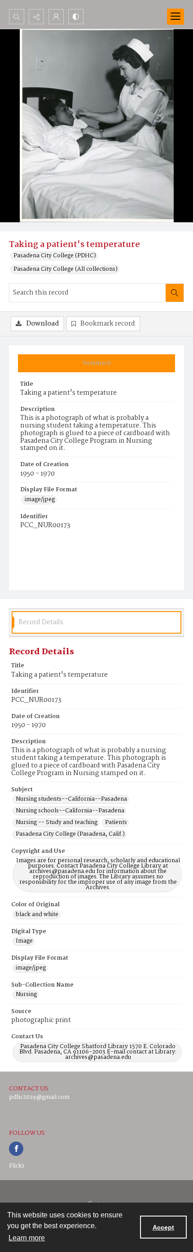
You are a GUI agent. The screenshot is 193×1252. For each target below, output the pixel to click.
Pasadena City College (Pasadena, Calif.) (70, 834)
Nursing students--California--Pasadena (71, 799)
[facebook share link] (16, 1149)
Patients (116, 822)
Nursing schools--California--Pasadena (70, 811)
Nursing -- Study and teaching (56, 822)
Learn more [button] (27, 1238)
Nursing (26, 994)
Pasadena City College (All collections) (65, 269)
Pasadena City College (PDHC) (54, 255)
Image (24, 941)
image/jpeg (40, 499)
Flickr (17, 1166)
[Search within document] (175, 293)
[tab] (96, 363)
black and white (37, 914)
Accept (163, 1227)
